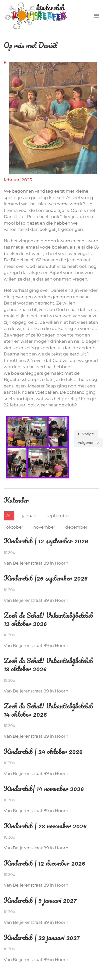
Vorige (88, 434)
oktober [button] (14, 527)
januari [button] (29, 515)
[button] (96, 15)
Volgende (86, 442)
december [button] (76, 527)
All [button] (9, 515)
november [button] (44, 527)
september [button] (58, 515)
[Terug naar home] (36, 15)
